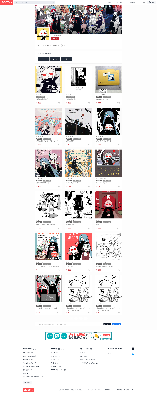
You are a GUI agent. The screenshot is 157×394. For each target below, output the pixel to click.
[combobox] (34, 2)
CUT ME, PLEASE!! (72, 183)
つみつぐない (70, 224)
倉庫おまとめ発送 (56, 366)
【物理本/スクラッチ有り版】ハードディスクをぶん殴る (108, 309)
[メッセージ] (63, 45)
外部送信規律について (109, 389)
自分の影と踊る (71, 99)
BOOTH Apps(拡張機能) (30, 356)
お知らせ (82, 352)
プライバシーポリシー (96, 389)
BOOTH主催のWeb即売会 (58, 370)
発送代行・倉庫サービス (30, 363)
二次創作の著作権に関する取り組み (33, 377)
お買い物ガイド (55, 356)
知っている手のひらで (103, 141)
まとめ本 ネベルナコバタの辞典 (46, 308)
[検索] (53, 2)
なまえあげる (70, 266)
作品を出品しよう (134, 2)
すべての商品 (42, 53)
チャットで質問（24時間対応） (89, 359)
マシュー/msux (56, 35)
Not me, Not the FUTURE (105, 266)
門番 (97, 224)
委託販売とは (27, 373)
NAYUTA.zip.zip (102, 183)
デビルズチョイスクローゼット (46, 224)
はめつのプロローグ (43, 183)
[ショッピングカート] (144, 2)
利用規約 (67, 389)
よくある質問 (83, 356)
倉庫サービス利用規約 (76, 389)
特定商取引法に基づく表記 (122, 389)
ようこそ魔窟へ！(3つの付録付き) (47, 266)
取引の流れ (54, 363)
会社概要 (61, 389)
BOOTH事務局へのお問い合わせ (89, 363)
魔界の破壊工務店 (42, 99)
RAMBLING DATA (102, 99)
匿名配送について (28, 359)
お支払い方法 (55, 359)
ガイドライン (86, 389)
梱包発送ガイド (27, 370)
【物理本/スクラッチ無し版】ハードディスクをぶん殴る (78, 309)
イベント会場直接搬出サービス (32, 366)
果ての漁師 (70, 141)
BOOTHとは (120, 2)
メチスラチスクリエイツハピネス (47, 141)
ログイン (109, 2)
